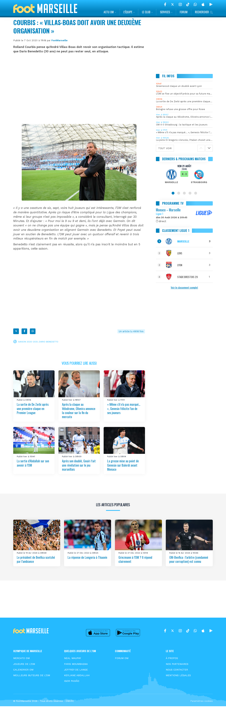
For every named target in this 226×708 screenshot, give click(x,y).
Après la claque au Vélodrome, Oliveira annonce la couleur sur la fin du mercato (78, 410)
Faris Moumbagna (76, 664)
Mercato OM (21, 658)
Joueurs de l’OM (24, 664)
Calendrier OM (23, 669)
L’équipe (127, 12)
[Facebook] (165, 4)
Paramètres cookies (201, 701)
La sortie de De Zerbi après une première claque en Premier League (33, 408)
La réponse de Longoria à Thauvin (87, 557)
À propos (172, 658)
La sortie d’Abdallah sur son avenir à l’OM (33, 463)
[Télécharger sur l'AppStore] (203, 4)
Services (165, 12)
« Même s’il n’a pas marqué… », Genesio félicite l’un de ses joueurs (123, 408)
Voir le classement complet (184, 287)
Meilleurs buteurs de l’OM (31, 675)
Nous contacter (177, 669)
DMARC (70, 701)
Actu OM (109, 12)
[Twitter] (172, 4)
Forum (184, 12)
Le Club (146, 12)
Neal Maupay (72, 658)
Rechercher (202, 12)
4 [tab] (190, 193)
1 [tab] (173, 193)
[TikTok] (187, 4)
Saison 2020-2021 (28, 341)
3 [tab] (184, 193)
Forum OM (121, 658)
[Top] (216, 700)
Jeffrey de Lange (76, 669)
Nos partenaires (177, 664)
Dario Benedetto (48, 341)
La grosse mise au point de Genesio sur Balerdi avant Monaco (123, 465)
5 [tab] (195, 193)
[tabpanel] (184, 176)
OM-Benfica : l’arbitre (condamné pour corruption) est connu (188, 559)
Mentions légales (178, 675)
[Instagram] (180, 4)
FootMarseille (59, 40)
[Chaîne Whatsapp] (195, 4)
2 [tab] (178, 193)
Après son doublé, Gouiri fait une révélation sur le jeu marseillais (79, 465)
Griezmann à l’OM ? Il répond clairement (135, 559)
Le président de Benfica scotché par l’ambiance (36, 559)
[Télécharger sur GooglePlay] (211, 4)
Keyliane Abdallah (77, 675)
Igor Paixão (71, 681)
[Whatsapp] (32, 331)
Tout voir (165, 148)
